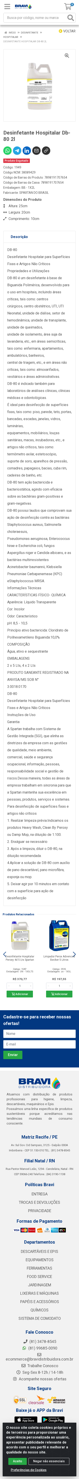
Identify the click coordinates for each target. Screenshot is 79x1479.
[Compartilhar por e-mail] (36, 150)
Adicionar (21, 994)
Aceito (17, 1461)
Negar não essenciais (49, 1461)
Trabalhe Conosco (42, 1366)
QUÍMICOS (39, 1310)
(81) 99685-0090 (42, 1348)
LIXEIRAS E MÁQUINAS (39, 1293)
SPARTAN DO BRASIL (34, 192)
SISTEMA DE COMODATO (39, 1318)
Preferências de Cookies (29, 1470)
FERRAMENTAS (39, 1268)
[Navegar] (5, 954)
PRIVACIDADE (39, 1211)
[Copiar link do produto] (46, 150)
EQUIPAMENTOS (40, 1260)
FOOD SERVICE (39, 1276)
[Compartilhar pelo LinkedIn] (27, 150)
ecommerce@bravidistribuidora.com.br (39, 1359)
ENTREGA (40, 1194)
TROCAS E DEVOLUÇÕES (39, 1202)
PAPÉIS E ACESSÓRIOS (39, 1302)
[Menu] (7, 7)
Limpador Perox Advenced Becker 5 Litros (59, 958)
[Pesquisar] (70, 17)
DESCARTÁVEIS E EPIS (39, 1251)
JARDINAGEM (39, 1285)
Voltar (68, 31)
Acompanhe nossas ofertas (42, 1379)
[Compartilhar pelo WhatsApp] (7, 150)
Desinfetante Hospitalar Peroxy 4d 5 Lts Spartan (19, 958)
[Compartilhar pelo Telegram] (17, 150)
